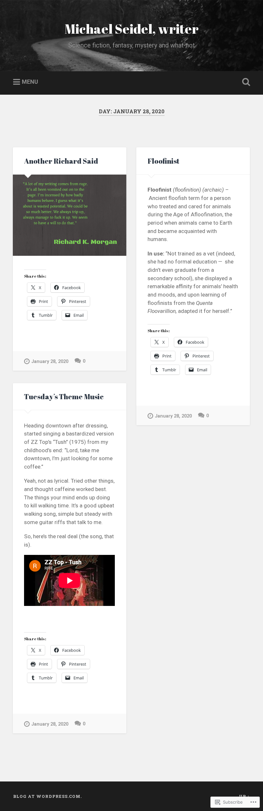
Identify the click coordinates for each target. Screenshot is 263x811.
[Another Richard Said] (69, 215)
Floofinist (164, 161)
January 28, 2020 (49, 361)
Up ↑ (244, 796)
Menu (30, 82)
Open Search (245, 82)
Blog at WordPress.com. (47, 796)
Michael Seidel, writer (132, 29)
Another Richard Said (61, 161)
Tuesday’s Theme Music (64, 396)
